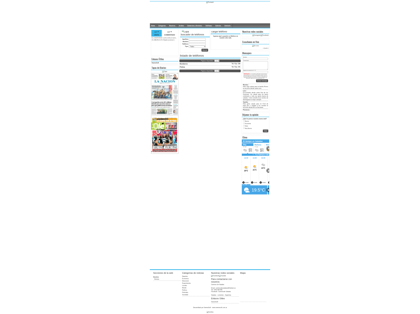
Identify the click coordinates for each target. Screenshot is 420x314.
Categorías (162, 25)
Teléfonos (208, 25)
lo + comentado (169, 33)
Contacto (227, 25)
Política (184, 290)
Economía (185, 278)
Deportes (185, 276)
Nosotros (172, 25)
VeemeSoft (155, 63)
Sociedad (185, 294)
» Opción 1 (266, 48)
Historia (156, 279)
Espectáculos (186, 283)
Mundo (184, 288)
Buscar (205, 50)
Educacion (185, 281)
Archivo (181, 25)
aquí (220, 36)
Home (153, 25)
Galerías (218, 25)
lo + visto (156, 33)
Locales (184, 285)
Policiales (185, 292)
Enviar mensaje (262, 81)
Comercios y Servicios (194, 25)
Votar (265, 131)
